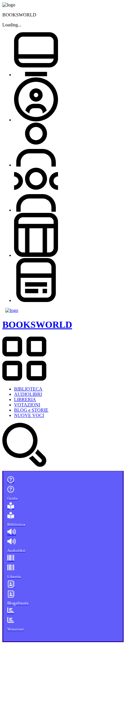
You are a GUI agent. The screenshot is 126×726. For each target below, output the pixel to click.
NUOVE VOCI (29, 415)
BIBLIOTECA (28, 388)
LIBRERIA (25, 399)
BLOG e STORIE (31, 410)
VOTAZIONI (27, 404)
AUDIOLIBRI (28, 394)
